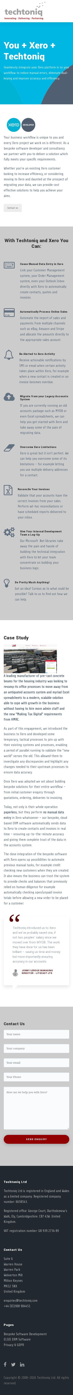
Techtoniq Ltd (46, 1378)
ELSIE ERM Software (17, 1339)
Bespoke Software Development (25, 1334)
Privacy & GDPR (14, 1345)
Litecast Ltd (44, 973)
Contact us (12, 208)
